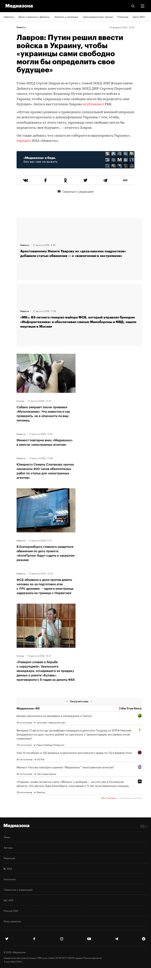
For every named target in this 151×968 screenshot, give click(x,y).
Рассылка (10, 879)
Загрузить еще (79, 701)
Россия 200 (11, 910)
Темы (7, 837)
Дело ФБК (139, 17)
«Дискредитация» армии (97, 17)
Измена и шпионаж (66, 17)
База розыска (12, 921)
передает (24, 141)
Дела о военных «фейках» (34, 17)
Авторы (8, 847)
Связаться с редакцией (78, 191)
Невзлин (9, 17)
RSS (9, 868)
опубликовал (93, 104)
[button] (142, 6)
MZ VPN (8, 900)
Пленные (122, 17)
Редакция (9, 858)
